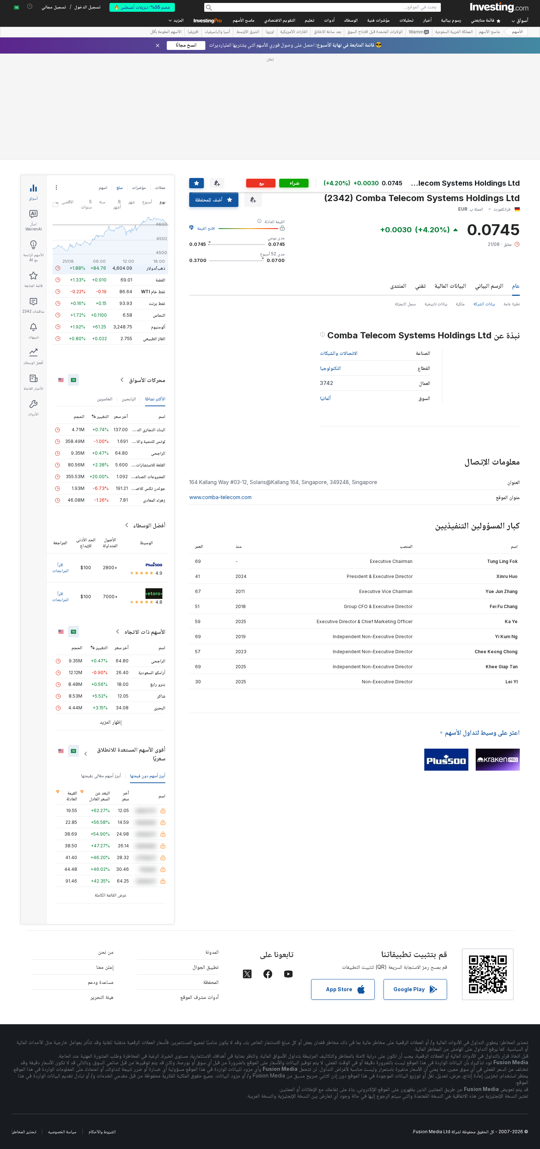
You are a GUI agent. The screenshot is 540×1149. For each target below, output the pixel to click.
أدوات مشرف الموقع (199, 891)
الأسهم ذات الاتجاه (145, 525)
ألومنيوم (158, 220)
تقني (420, 179)
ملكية (460, 197)
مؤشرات (139, 81)
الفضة (160, 174)
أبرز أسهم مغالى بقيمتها (101, 669)
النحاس (159, 209)
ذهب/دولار (156, 162)
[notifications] (30, 6)
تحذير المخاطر (24, 1025)
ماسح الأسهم (244, 21)
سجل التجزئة (405, 197)
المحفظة (211, 876)
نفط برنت (157, 197)
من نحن (106, 846)
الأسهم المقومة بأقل (165, 32)
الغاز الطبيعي (154, 232)
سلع (119, 81)
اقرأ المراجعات (60, 461)
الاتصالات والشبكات (338, 247)
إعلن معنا (105, 861)
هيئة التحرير (102, 891)
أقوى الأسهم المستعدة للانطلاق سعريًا (131, 648)
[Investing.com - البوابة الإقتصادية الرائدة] (499, 7)
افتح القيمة (206, 122)
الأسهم (517, 32)
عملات (160, 81)
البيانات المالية (450, 179)
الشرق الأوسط (247, 32)
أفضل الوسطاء (149, 419)
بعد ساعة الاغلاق (327, 32)
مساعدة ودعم (101, 876)
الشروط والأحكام (102, 1025)
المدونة (212, 846)
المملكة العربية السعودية (454, 32)
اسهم (103, 81)
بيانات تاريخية (436, 197)
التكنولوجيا (330, 262)
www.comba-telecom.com (220, 391)
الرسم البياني (489, 179)
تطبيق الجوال (205, 861)
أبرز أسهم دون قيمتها (147, 669)
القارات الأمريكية (293, 32)
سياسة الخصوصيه (62, 1025)
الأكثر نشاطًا (155, 292)
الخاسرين (104, 292)
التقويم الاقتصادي (279, 21)
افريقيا (193, 32)
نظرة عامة (512, 197)
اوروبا (270, 32)
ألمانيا (325, 292)
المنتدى (398, 179)
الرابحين (129, 292)
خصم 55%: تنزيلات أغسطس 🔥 (142, 7)
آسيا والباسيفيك (217, 32)
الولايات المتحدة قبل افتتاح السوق (375, 32)
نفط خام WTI (153, 185)
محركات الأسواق (147, 273)
